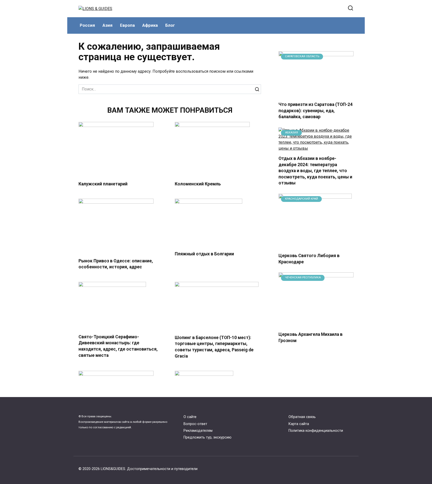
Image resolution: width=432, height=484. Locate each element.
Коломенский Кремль (198, 183)
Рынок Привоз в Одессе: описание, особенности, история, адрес (115, 263)
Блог (170, 25)
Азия (107, 25)
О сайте (190, 417)
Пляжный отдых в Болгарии (204, 253)
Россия (87, 25)
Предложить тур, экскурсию (208, 437)
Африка (150, 25)
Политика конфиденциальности (315, 431)
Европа (127, 25)
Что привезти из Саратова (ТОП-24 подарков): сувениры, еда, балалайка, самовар (315, 110)
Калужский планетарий (103, 183)
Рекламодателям (198, 431)
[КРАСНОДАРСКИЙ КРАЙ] (315, 245)
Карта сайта (298, 424)
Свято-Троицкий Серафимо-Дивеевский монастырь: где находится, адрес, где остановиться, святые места (118, 346)
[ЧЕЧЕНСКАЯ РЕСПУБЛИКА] (316, 324)
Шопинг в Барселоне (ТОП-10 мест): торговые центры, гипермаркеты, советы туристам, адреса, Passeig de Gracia (214, 347)
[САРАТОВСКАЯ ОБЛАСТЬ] (316, 94)
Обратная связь (302, 417)
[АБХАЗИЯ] (316, 148)
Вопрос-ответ (195, 424)
